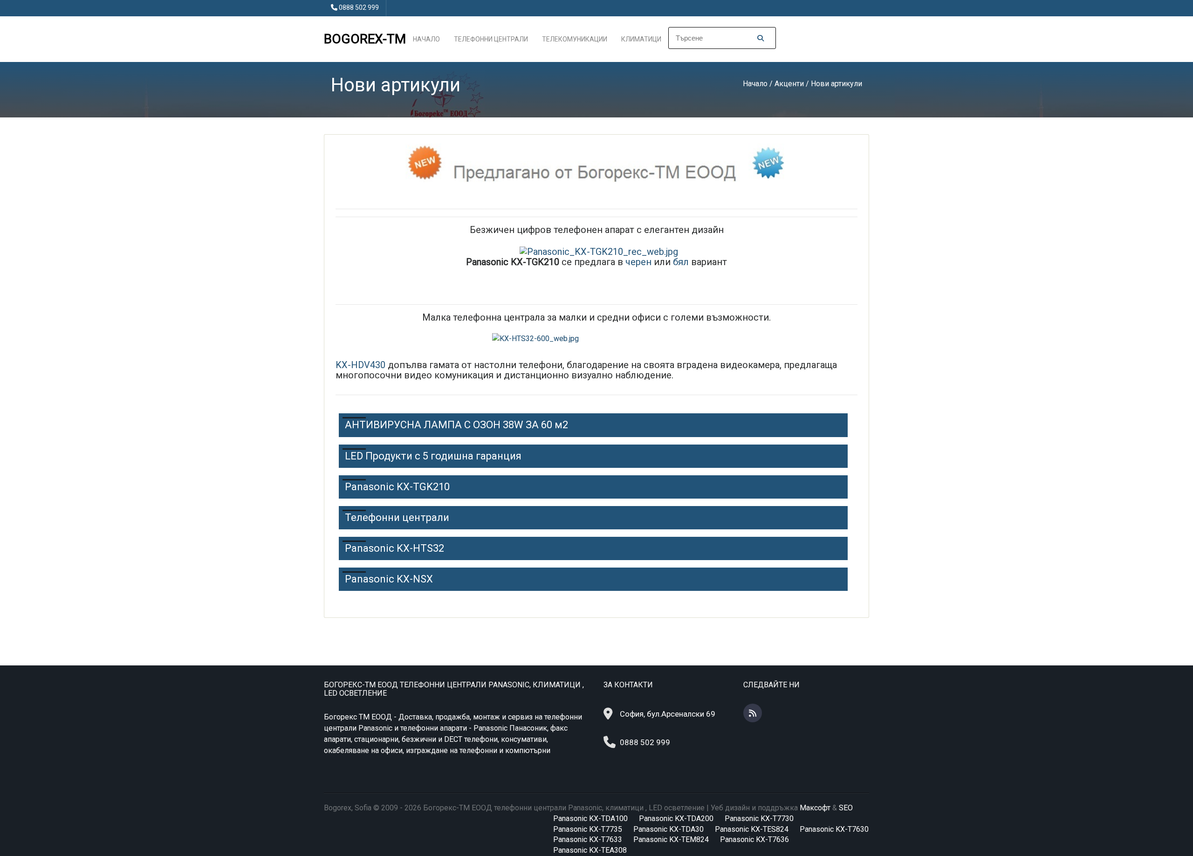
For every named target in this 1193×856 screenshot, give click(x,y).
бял (681, 261)
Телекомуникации (574, 39)
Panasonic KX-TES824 (751, 829)
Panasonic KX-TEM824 (671, 839)
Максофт (815, 807)
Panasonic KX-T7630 (834, 829)
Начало (426, 39)
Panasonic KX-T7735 (587, 829)
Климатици (641, 39)
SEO (846, 807)
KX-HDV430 (360, 364)
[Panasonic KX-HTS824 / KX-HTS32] (596, 338)
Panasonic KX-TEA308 (590, 850)
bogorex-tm (365, 39)
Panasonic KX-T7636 (754, 839)
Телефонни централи (491, 39)
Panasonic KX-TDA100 (590, 818)
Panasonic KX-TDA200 (676, 818)
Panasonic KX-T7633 (587, 839)
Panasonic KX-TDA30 (668, 829)
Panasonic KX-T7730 (759, 818)
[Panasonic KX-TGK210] (599, 250)
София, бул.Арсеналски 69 (667, 714)
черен (637, 261)
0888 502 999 (359, 7)
